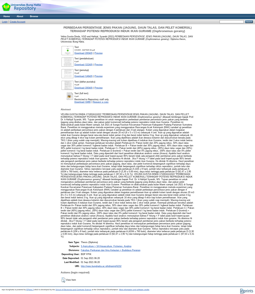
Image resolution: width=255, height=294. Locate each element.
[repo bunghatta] (21, 13)
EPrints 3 (30, 290)
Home (6, 16)
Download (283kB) (83, 53)
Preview (99, 53)
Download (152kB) (83, 64)
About (20, 16)
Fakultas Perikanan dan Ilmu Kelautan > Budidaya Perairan (110, 250)
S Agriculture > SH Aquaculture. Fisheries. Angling (106, 246)
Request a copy (101, 102)
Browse (34, 16)
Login (4, 21)
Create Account (17, 21)
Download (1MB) (82, 102)
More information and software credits (134, 290)
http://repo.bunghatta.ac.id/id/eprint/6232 (101, 266)
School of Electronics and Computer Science (73, 290)
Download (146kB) (83, 76)
